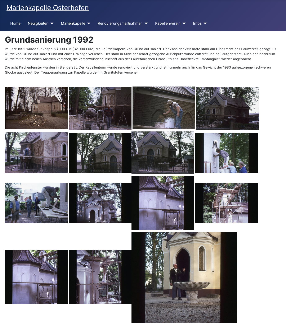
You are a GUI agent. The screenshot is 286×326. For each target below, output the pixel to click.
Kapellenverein (167, 23)
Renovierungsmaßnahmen (120, 23)
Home (15, 23)
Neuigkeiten (38, 23)
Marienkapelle (73, 23)
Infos (197, 23)
